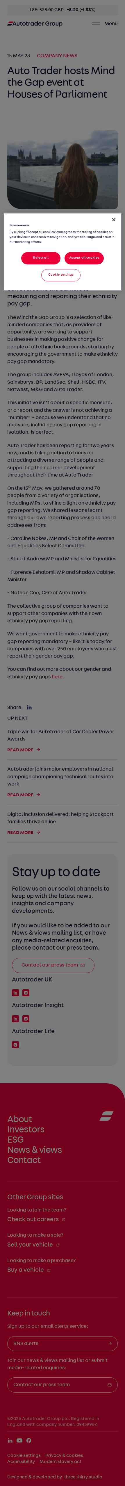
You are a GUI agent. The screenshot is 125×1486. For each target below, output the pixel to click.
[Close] (113, 219)
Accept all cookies (84, 258)
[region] (62, 251)
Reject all (41, 258)
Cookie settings (61, 275)
